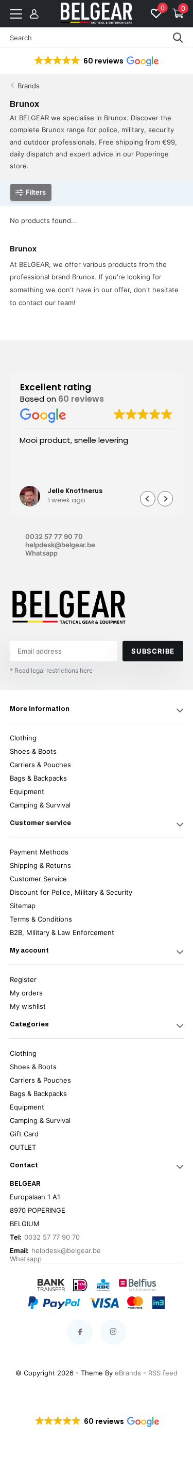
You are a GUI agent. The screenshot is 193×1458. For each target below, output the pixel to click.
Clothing (23, 738)
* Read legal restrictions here (51, 670)
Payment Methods (39, 852)
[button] (96, 61)
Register (23, 979)
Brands (28, 86)
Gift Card (24, 1134)
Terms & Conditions (41, 919)
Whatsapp (41, 553)
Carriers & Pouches (40, 764)
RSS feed (163, 1373)
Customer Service (38, 879)
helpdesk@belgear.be (60, 545)
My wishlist (28, 1006)
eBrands (128, 1373)
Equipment (27, 791)
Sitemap (23, 905)
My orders (26, 993)
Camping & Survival (40, 805)
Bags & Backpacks (38, 778)
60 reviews (81, 399)
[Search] (178, 38)
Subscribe (152, 651)
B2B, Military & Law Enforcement (62, 932)
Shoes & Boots (33, 751)
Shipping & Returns (40, 865)
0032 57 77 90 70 (54, 536)
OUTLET (23, 1147)
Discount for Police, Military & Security (71, 892)
